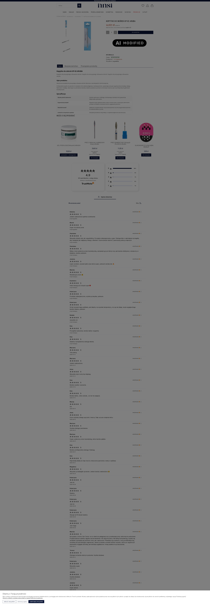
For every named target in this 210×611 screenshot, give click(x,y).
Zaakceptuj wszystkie (36, 601)
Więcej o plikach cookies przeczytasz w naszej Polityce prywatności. (23, 598)
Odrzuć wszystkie (9, 601)
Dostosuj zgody (22, 601)
